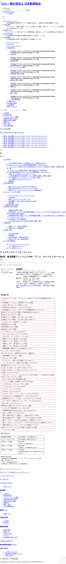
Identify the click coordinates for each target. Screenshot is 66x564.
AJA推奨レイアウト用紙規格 (17, 219)
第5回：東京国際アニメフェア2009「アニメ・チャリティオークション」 (25, 143)
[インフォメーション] (10, 21)
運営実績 (11, 203)
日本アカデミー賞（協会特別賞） (18, 239)
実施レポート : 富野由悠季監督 (18, 226)
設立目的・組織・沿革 (10, 537)
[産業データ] (7, 30)
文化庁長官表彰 (13, 233)
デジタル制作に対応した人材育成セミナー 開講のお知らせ (27, 163)
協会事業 (10, 48)
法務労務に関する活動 (17, 73)
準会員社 (6, 523)
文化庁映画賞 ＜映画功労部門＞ (18, 237)
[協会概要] (6, 37)
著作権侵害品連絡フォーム (8, 544)
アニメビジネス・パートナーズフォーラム (21, 195)
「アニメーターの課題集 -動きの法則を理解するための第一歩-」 (28, 170)
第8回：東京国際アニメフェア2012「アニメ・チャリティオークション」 (25, 138)
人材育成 (13, 54)
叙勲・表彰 (13, 93)
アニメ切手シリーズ (14, 248)
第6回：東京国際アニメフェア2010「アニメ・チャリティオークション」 (25, 141)
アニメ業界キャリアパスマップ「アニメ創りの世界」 (25, 177)
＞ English (10, 13)
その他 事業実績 (15, 99)
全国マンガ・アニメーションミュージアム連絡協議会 (25, 190)
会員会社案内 (12, 103)
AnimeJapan (11, 197)
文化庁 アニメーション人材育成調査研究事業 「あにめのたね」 (27, 165)
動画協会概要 (4, 526)
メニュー (16, 42)
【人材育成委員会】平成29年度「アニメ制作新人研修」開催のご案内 (29, 176)
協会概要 (10, 105)
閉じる (15, 106)
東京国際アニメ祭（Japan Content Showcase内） (22, 201)
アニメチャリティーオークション (18, 244)
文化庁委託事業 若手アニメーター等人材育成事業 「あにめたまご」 (29, 172)
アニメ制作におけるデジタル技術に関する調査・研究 (25, 221)
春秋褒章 (11, 235)
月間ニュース (7, 486)
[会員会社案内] (8, 34)
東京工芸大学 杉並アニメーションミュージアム (23, 188)
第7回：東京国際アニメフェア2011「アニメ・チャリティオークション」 (25, 140)
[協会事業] (6, 24)
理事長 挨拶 (7, 530)
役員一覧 (6, 532)
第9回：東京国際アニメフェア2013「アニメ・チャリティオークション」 (25, 136)
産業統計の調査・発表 (15, 210)
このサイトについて (6, 541)
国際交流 (13, 86)
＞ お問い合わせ (8, 555)
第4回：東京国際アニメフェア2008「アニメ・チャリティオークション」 (25, 145)
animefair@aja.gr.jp (12, 462)
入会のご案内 (7, 533)
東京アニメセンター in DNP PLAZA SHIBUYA (22, 186)
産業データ (11, 101)
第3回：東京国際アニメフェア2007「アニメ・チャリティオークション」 (25, 147)
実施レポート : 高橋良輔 (15, 228)
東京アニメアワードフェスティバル (19, 199)
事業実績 (11, 181)
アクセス (6, 535)
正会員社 (6, 521)
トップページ (4, 479)
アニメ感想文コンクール (16, 246)
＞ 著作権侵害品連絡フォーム (12, 553)
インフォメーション (14, 46)
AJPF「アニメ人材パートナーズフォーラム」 (22, 174)
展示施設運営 (14, 60)
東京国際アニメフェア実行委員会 (30, 285)
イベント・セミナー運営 (17, 67)
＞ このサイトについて (10, 552)
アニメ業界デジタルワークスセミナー (20, 179)
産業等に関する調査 (16, 80)
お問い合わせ (4, 548)
